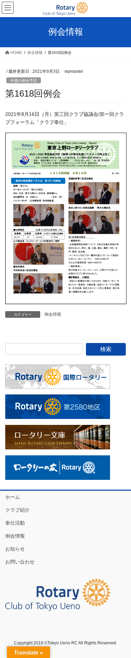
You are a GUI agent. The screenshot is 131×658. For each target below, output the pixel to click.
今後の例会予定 (23, 80)
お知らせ (15, 549)
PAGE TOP (121, 632)
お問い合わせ (20, 562)
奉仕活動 (15, 523)
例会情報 (52, 314)
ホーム (12, 497)
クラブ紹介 (17, 510)
